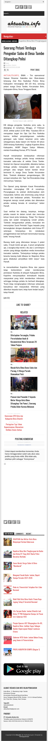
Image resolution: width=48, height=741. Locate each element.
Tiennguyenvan (24, 736)
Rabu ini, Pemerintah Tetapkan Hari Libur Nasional (27, 588)
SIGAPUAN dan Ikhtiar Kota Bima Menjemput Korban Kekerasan (24, 540)
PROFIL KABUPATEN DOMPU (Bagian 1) (26, 649)
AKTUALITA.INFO (11, 75)
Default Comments (24, 442)
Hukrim (14, 65)
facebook (21, 7)
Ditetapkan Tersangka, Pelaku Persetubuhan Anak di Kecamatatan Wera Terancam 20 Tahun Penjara (24, 340)
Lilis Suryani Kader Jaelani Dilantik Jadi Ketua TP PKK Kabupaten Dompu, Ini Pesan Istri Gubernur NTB (28, 614)
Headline (8, 65)
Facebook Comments (24, 445)
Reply (7, 63)
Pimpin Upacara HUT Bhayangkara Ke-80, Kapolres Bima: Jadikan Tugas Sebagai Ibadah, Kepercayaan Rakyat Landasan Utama (27, 627)
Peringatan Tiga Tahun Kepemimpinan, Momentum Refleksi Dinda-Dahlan (13, 427)
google (25, 7)
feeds (30, 7)
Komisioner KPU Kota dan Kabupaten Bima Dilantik (14, 417)
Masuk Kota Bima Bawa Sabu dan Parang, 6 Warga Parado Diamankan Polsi (24, 371)
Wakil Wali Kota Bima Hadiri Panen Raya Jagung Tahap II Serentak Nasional (27, 600)
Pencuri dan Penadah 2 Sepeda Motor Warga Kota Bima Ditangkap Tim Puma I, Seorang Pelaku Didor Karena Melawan (23, 401)
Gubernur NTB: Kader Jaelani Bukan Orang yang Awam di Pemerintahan (28, 639)
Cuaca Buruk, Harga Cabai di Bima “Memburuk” (25, 564)
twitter (17, 7)
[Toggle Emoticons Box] (5, 464)
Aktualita (18, 735)
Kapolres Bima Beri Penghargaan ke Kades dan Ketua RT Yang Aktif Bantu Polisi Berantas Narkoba (28, 554)
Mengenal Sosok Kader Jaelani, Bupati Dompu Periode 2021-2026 (26, 576)
